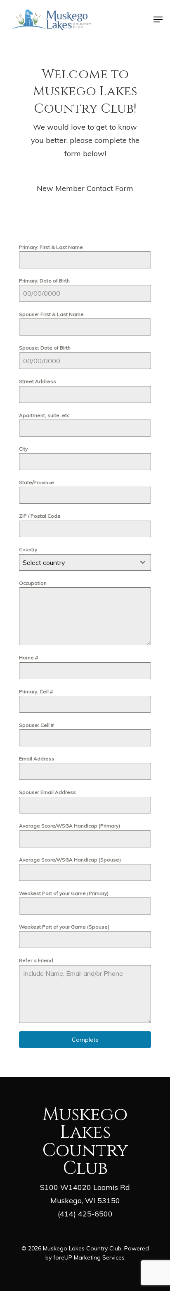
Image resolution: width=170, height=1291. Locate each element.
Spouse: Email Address (47, 792)
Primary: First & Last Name (51, 247)
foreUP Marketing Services (89, 1257)
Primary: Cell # (36, 691)
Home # (28, 657)
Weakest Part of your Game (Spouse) (64, 927)
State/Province (36, 482)
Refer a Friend (36, 960)
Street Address (37, 381)
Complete (85, 1039)
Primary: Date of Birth (44, 281)
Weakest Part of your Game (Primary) (64, 893)
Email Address (36, 758)
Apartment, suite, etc (44, 415)
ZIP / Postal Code (40, 516)
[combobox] (85, 562)
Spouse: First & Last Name (51, 314)
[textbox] (77, 562)
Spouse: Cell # (36, 725)
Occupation (33, 583)
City (23, 449)
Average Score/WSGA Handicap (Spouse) (70, 860)
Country (28, 549)
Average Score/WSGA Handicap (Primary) (69, 826)
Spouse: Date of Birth (45, 348)
